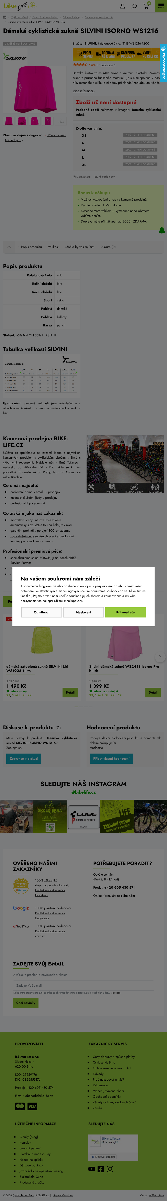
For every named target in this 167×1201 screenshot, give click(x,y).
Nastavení (83, 612)
